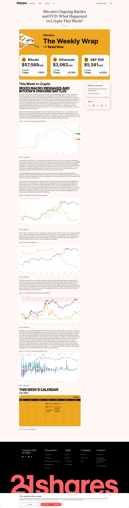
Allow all (51, 504)
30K (62, 233)
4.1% (49, 107)
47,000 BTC (75, 166)
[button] (32, 3)
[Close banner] (110, 495)
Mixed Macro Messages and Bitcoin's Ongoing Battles (97, 89)
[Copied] (97, 105)
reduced (21, 234)
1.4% (41, 100)
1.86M (61, 105)
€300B (28, 116)
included (50, 346)
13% (65, 111)
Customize (29, 504)
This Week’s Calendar (93, 93)
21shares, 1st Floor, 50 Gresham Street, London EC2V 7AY (101, 460)
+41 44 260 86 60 (101, 466)
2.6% (78, 102)
